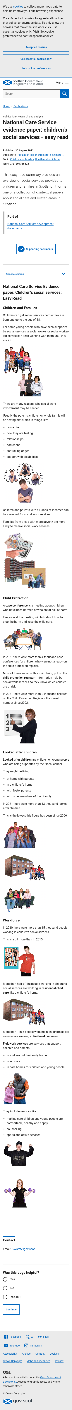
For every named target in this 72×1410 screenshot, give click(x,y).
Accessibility (10, 1353)
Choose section (15, 274)
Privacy (59, 1361)
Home (6, 106)
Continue (11, 1309)
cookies (18, 6)
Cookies (54, 1353)
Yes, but (15, 1297)
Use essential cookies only (36, 58)
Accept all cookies (36, 47)
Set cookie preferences (36, 68)
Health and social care (47, 159)
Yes (12, 1279)
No (12, 1288)
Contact (40, 1353)
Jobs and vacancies (38, 1361)
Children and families (22, 159)
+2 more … (58, 154)
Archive (26, 1353)
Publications (20, 106)
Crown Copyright (12, 1361)
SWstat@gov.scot (23, 1249)
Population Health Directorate (34, 154)
